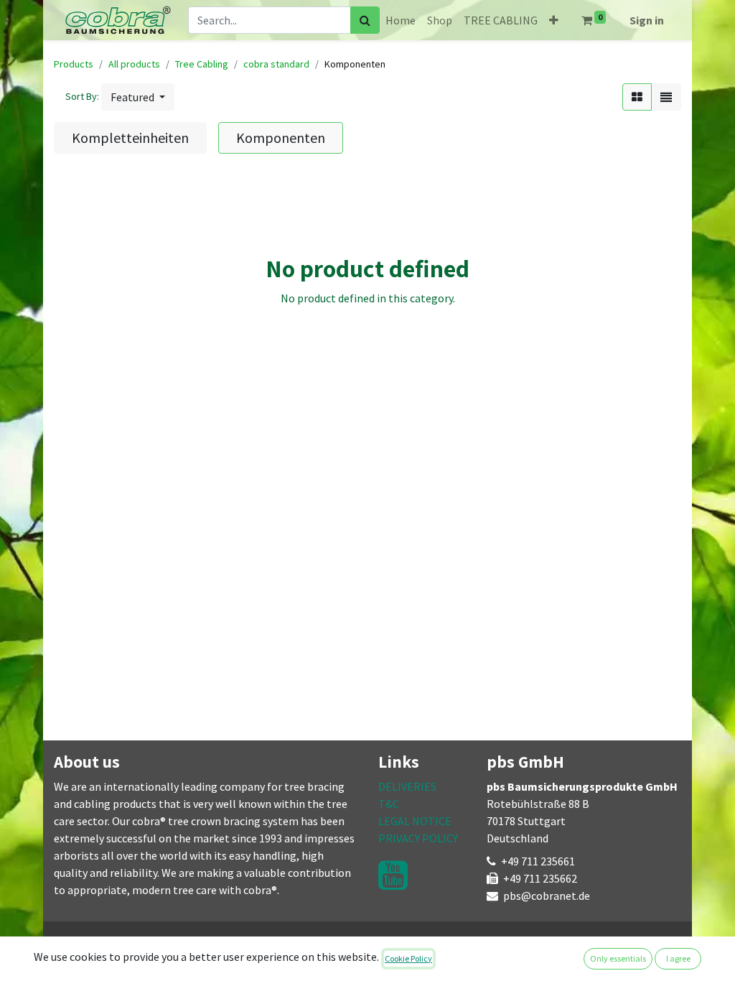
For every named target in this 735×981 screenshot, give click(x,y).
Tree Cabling (201, 63)
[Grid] (637, 97)
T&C (388, 803)
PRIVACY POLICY (418, 838)
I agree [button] (678, 958)
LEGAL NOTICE (414, 821)
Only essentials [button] (618, 958)
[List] (666, 97)
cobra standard (276, 63)
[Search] (365, 20)
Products (73, 63)
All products (134, 63)
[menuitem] (400, 20)
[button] (553, 20)
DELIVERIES (407, 786)
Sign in (646, 20)
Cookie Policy (408, 958)
